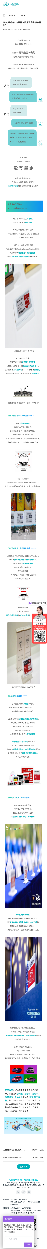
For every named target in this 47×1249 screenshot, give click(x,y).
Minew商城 (14, 1204)
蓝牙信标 (13, 1199)
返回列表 (23, 1167)
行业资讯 (22, 15)
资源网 (32, 1213)
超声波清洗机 (15, 1210)
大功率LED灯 (14, 1208)
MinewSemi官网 (34, 1202)
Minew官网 (23, 1199)
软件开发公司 (22, 1213)
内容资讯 (12, 15)
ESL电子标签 (23, 741)
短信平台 (37, 1210)
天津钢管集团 (27, 1210)
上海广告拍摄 (26, 1208)
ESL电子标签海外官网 (18, 1202)
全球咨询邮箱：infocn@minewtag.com (23, 1183)
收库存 (12, 1213)
